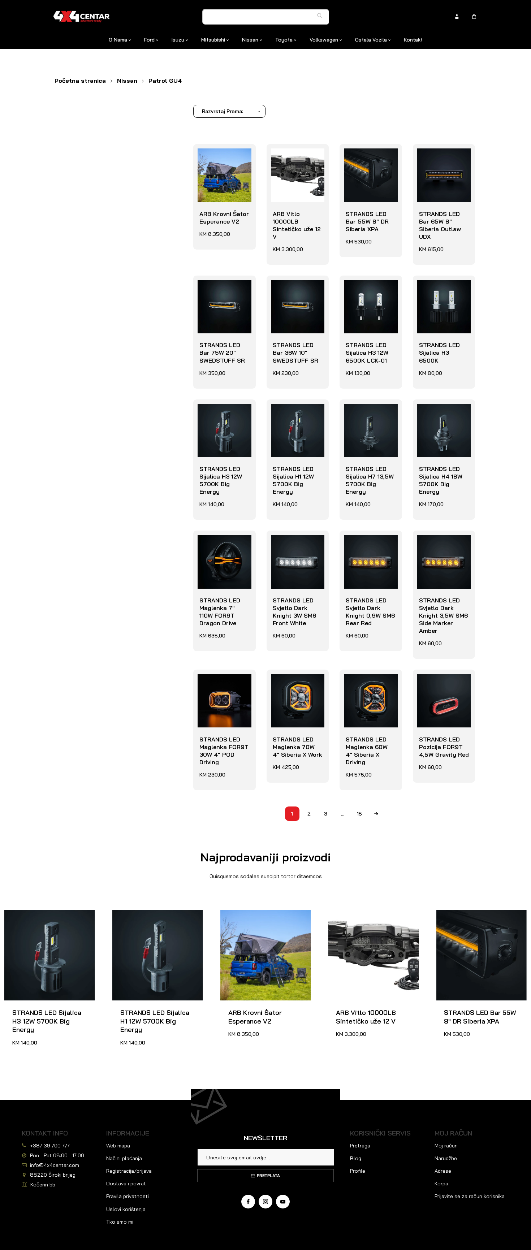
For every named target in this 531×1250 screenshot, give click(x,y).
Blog (355, 1158)
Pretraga (360, 1145)
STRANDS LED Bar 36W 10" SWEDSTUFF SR (297, 291)
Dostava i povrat (126, 1183)
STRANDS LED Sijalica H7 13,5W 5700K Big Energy (370, 415)
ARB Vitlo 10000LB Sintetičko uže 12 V (295, 163)
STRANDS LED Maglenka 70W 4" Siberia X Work (296, 685)
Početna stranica (80, 80)
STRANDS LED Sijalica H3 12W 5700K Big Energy (224, 415)
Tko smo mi (119, 1222)
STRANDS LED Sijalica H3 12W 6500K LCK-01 (365, 291)
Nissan (127, 80)
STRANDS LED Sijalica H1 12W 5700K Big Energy (297, 415)
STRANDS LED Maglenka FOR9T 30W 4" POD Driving (222, 689)
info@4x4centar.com (54, 1165)
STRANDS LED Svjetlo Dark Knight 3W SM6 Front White (292, 550)
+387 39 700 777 (50, 1145)
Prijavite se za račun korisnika (470, 1196)
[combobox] (266, 17)
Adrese (443, 1171)
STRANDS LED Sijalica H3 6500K (443, 287)
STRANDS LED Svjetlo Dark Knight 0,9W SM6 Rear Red (368, 550)
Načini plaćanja (124, 1158)
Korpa (441, 1183)
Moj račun (446, 1145)
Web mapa (118, 1145)
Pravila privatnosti (127, 1196)
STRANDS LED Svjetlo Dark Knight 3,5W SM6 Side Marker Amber (441, 553)
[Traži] (321, 15)
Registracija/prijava (129, 1171)
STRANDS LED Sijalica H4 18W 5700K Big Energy (443, 415)
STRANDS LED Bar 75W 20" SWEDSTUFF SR (224, 291)
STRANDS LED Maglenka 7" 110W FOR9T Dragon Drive (223, 550)
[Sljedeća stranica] (376, 813)
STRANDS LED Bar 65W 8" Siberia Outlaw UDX (443, 159)
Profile (357, 1171)
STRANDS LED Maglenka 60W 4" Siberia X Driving (369, 685)
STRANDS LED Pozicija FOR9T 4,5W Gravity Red (442, 685)
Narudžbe (446, 1158)
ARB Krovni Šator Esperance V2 (222, 155)
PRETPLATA (268, 1175)
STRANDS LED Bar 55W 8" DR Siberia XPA (370, 159)
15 (359, 813)
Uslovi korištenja (126, 1209)
